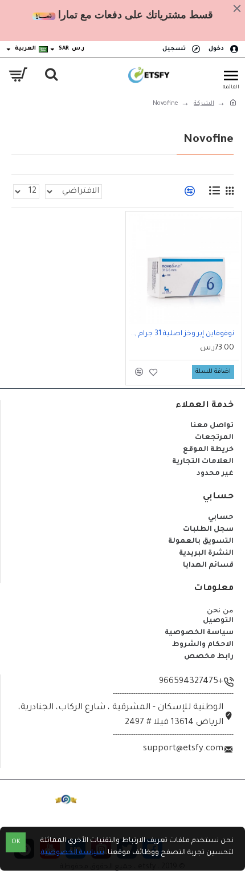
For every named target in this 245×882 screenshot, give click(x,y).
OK (16, 842)
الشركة (204, 103)
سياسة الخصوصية (72, 853)
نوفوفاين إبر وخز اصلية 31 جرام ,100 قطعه (181, 334)
